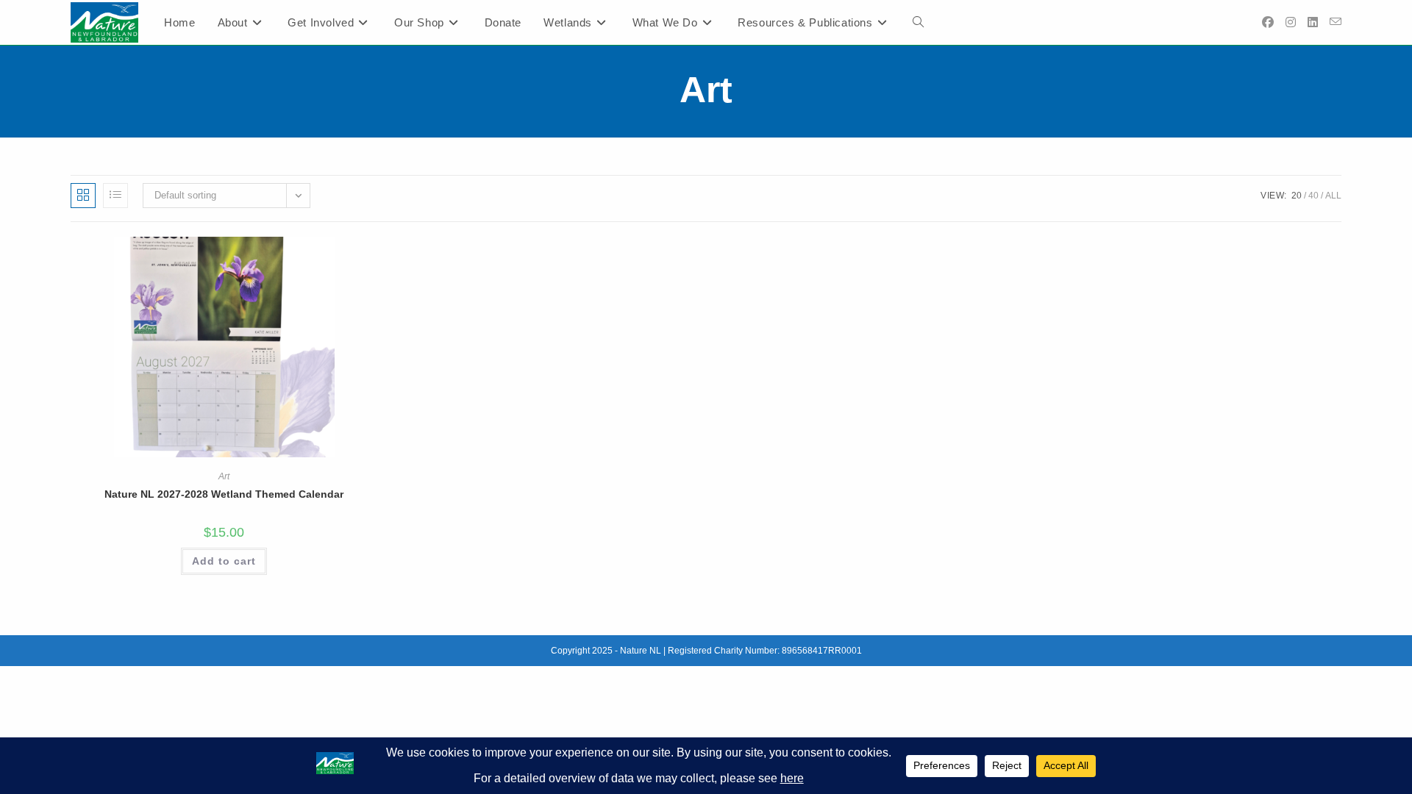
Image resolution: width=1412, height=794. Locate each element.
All (1333, 195)
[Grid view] (83, 195)
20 (1296, 195)
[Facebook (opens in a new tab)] (1268, 22)
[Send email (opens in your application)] (1335, 22)
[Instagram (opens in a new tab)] (1291, 22)
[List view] (115, 195)
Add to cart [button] (224, 561)
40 (1313, 195)
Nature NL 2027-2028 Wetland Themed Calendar (223, 494)
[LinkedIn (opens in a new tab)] (1313, 22)
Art (223, 476)
